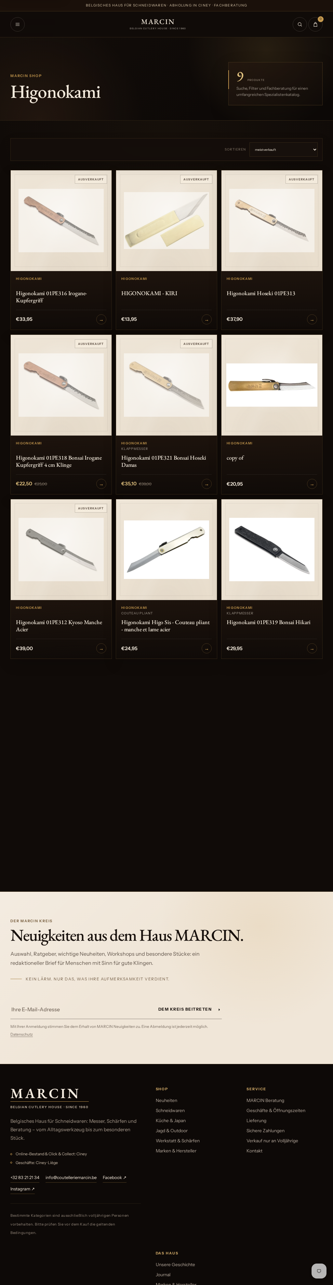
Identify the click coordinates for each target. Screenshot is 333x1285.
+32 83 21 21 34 (24, 1177)
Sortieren (235, 149)
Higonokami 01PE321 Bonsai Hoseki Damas (163, 461)
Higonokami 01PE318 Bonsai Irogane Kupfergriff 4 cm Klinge (59, 461)
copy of (235, 457)
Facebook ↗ (115, 1177)
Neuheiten (166, 1100)
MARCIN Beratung (265, 1100)
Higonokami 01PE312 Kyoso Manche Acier (59, 626)
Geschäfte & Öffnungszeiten (275, 1110)
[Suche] (300, 24)
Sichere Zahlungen (265, 1130)
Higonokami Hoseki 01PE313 (261, 293)
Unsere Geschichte (175, 1264)
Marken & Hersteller (176, 1150)
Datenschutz (21, 1034)
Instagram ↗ (22, 1188)
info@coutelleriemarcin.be (71, 1177)
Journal (163, 1274)
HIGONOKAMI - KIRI (149, 293)
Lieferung (256, 1120)
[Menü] (17, 24)
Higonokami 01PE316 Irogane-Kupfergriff (51, 297)
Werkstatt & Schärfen (178, 1140)
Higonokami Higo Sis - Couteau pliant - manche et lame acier (165, 626)
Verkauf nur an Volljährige (272, 1140)
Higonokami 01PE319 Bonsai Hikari (269, 622)
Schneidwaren (170, 1110)
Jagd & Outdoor (172, 1130)
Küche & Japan (171, 1120)
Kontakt (254, 1150)
